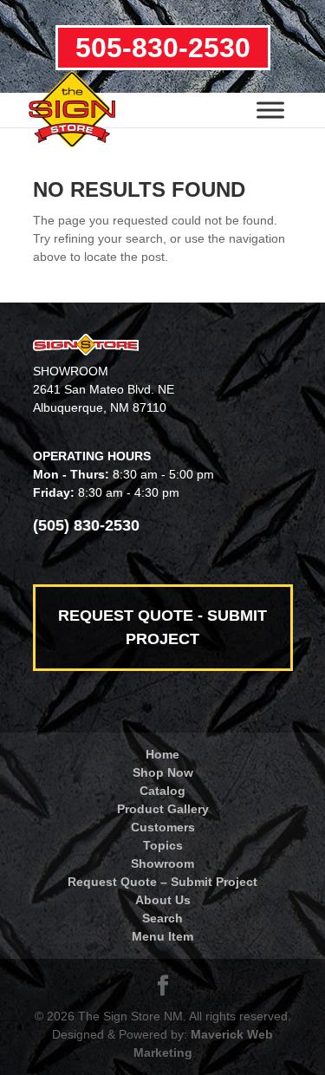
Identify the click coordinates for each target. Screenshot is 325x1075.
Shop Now (163, 772)
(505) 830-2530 (86, 525)
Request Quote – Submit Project (162, 882)
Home (162, 754)
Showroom (162, 863)
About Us (163, 900)
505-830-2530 (162, 47)
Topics (163, 845)
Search (162, 918)
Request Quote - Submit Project (162, 627)
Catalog (162, 791)
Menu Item (162, 936)
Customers (163, 827)
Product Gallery (163, 809)
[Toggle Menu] (270, 109)
